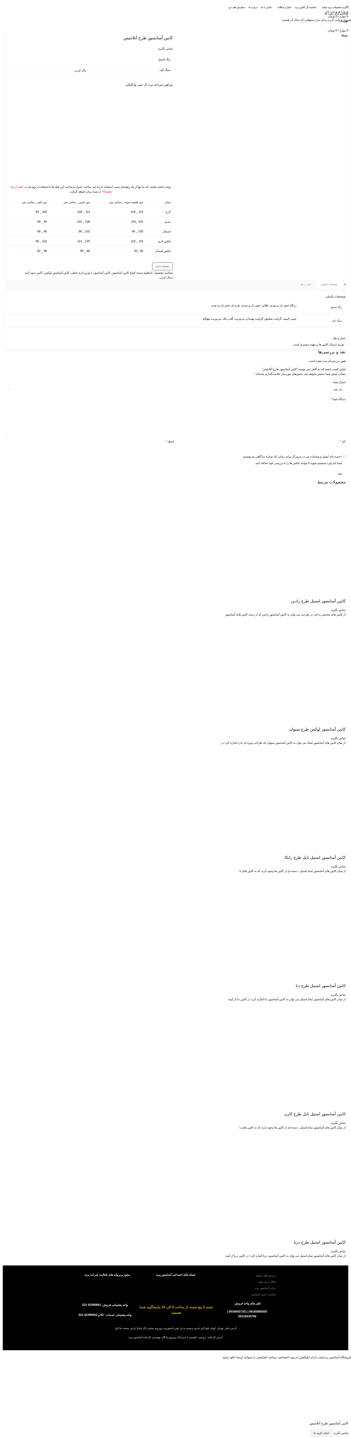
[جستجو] (5, 13)
